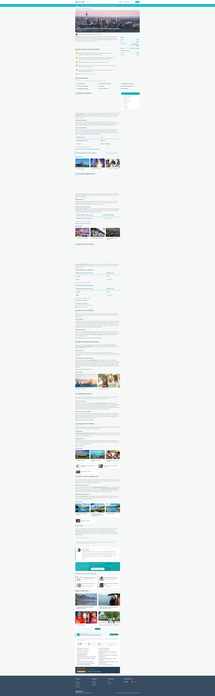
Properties (99, 5)
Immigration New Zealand (94, 149)
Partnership (78, 686)
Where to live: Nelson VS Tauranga (105, 664)
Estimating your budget (82, 88)
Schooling (125, 103)
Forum (110, 5)
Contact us (78, 681)
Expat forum (94, 681)
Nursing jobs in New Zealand (83, 648)
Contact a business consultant (112, 152)
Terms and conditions (135, 692)
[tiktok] (85, 558)
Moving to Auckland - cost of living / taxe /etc (84, 305)
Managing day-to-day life (126, 83)
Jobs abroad (94, 685)
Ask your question (81, 671)
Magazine (122, 1)
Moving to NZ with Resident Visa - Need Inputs (107, 655)
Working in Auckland (127, 95)
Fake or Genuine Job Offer (82, 651)
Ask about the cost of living (81, 307)
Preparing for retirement (104, 83)
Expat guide (94, 683)
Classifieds (105, 5)
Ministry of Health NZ (96, 338)
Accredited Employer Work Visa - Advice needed (86, 656)
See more (97, 628)
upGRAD (85, 300)
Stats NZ (81, 149)
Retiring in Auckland (127, 100)
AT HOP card (81, 445)
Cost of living (126, 98)
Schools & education (103, 88)
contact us (94, 543)
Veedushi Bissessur (88, 34)
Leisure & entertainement (126, 86)
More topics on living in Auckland (94, 671)
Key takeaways (124, 88)
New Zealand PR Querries (103, 650)
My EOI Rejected (101, 656)
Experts (109, 683)
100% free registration (97, 568)
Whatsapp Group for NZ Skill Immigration (85, 661)
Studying (100, 86)
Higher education (126, 101)
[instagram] (84, 558)
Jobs (95, 5)
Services (82, 5)
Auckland (77, 5)
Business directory (88, 5)
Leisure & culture (126, 106)
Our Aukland (81, 74)
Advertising (78, 683)
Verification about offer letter (83, 650)
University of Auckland (84, 369)
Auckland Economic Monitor (90, 74)
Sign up (137, 1)
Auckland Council (82, 223)
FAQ (108, 681)
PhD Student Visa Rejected (103, 648)
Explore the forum (113, 634)
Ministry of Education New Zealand (86, 420)
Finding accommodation (82, 86)
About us (77, 685)
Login (133, 1)
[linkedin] (82, 558)
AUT (92, 369)
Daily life (125, 104)
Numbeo (85, 149)
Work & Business (80, 83)
